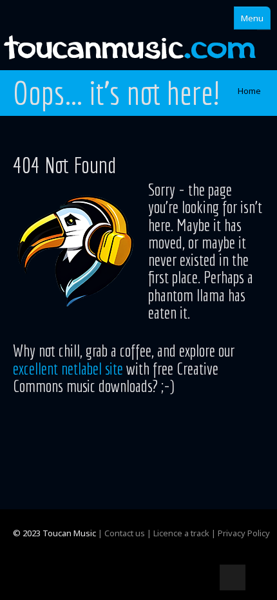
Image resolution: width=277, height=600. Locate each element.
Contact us (124, 533)
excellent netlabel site (68, 368)
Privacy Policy (244, 533)
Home (249, 91)
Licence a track (181, 533)
